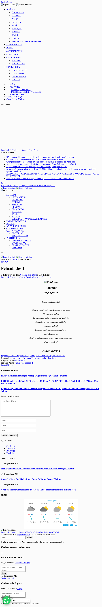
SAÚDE (15, 35)
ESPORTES (16, 22)
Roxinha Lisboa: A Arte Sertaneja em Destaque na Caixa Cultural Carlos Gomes (40, 178)
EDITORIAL (16, 60)
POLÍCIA (15, 38)
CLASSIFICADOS (13, 54)
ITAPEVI (15, 19)
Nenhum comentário (28, 275)
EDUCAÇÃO (17, 28)
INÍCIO (12, 85)
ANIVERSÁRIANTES (14, 51)
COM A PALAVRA (13, 57)
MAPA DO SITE (16, 94)
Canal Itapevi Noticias (15, 99)
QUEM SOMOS (18, 73)
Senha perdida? (7, 578)
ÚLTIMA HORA (18, 12)
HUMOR (9, 47)
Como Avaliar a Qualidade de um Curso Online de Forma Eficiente (34, 159)
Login (4, 573)
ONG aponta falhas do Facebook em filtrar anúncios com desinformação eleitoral (40, 157)
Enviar (29, 537)
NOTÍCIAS (10, 9)
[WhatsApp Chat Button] (7, 600)
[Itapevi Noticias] (16, 188)
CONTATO (16, 79)
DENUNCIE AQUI (19, 76)
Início (15, 259)
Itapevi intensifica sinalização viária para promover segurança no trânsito (36, 166)
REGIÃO (15, 25)
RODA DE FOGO (18, 63)
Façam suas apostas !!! (24, 363)
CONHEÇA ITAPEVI (19, 70)
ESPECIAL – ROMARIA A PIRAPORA (26, 41)
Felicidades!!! (19, 360)
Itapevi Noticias (7, 365)
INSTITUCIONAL (13, 67)
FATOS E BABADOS (14, 44)
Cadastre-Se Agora (22, 563)
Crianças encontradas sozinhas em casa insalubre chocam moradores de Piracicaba (40, 162)
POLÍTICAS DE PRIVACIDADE (26, 92)
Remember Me (10, 576)
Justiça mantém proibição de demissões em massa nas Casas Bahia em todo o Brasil (41, 164)
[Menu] (2, 255)
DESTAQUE (16, 15)
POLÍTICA (16, 31)
